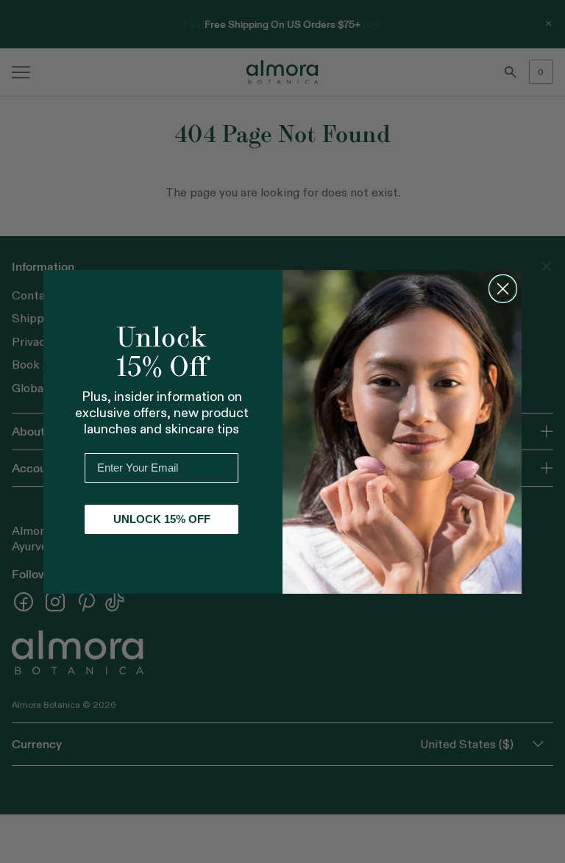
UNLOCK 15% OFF (161, 519)
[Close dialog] (503, 289)
